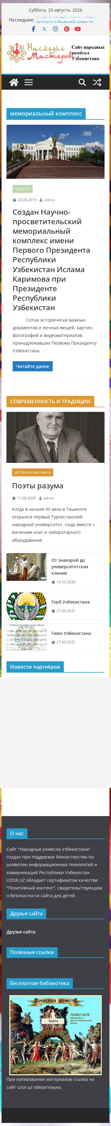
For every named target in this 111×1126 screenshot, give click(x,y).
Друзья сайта (20, 932)
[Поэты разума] (55, 437)
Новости (22, 189)
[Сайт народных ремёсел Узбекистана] (13, 82)
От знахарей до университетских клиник (69, 566)
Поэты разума (38, 485)
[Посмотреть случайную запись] (97, 82)
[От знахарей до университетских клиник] (26, 571)
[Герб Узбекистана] (26, 606)
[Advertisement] (55, 732)
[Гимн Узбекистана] (26, 637)
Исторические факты (32, 472)
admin (49, 199)
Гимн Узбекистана (71, 633)
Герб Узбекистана (70, 602)
